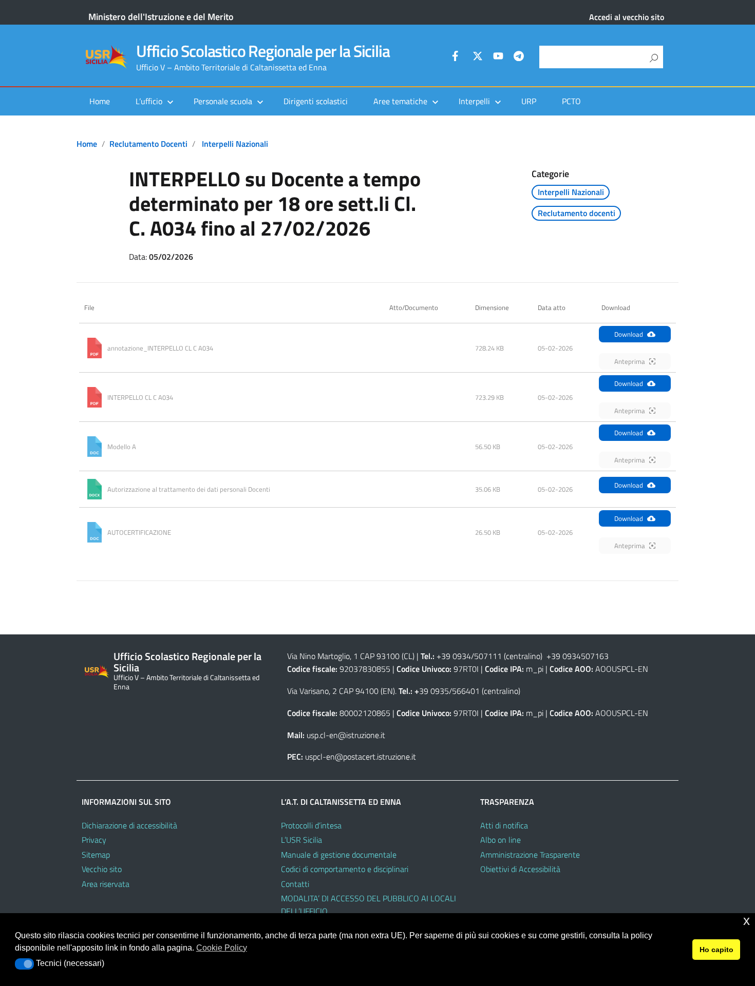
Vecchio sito (102, 869)
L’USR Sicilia (301, 840)
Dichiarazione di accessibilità (129, 825)
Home (99, 101)
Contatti (295, 884)
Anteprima (629, 361)
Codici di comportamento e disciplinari (344, 869)
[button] (24, 964)
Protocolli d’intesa (311, 825)
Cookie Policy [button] (221, 947)
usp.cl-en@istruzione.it (346, 735)
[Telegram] (519, 57)
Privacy (94, 840)
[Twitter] (478, 57)
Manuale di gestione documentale (339, 854)
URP (528, 101)
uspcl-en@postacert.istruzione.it (360, 756)
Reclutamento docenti (148, 144)
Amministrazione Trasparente (530, 854)
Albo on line (500, 840)
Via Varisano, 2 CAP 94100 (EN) (341, 691)
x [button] (746, 920)
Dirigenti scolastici (316, 101)
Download (628, 334)
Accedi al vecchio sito (626, 17)
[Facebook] (457, 57)
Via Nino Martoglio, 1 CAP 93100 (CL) (350, 656)
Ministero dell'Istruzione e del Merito (161, 17)
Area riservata (105, 884)
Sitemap (96, 854)
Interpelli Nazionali (235, 144)
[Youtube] (498, 57)
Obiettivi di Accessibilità (520, 869)
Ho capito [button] (716, 949)
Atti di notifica (504, 825)
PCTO (571, 101)
